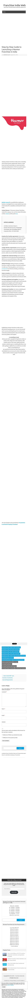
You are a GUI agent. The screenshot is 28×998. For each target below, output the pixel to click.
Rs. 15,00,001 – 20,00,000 (14, 908)
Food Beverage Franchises (7, 657)
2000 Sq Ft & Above (14, 939)
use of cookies (10, 985)
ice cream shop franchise (20, 668)
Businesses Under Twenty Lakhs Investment (11, 655)
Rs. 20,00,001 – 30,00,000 (14, 910)
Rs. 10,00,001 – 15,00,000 (14, 907)
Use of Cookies (20, 980)
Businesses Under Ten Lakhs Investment (10, 651)
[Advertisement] (14, 30)
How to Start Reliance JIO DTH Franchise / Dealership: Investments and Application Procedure (16, 955)
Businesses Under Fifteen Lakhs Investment (11, 647)
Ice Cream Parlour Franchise (8, 668)
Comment (4, 692)
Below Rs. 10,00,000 (14, 905)
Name (3, 708)
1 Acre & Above (14, 946)
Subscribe (14, 892)
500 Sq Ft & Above (14, 935)
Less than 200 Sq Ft (14, 927)
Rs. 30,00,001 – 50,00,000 (14, 912)
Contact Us (6, 980)
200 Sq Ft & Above (14, 929)
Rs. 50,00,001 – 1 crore (14, 913)
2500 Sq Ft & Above (14, 941)
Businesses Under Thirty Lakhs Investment (11, 653)
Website (3, 722)
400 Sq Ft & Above (14, 933)
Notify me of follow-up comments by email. (12, 734)
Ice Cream (15, 661)
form (17, 213)
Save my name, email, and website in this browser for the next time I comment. (13, 731)
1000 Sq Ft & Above (14, 936)
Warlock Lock (7, 54)
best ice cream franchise (7, 661)
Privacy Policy (13, 980)
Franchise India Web (14, 5)
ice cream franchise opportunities (9, 666)
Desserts (23, 655)
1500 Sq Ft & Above (14, 938)
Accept (3, 986)
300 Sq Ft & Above (14, 932)
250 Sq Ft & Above (14, 930)
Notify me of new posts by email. (10, 737)
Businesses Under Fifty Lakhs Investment (10, 649)
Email (3, 715)
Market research (6, 202)
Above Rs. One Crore (14, 915)
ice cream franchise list (7, 664)
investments (4, 268)
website (7, 213)
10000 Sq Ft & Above (14, 944)
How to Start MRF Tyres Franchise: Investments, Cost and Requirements (8, 677)
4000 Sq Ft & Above (14, 943)
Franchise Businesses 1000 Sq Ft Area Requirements (13, 659)
